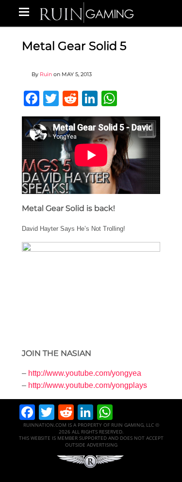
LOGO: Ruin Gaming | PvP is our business (87, 12)
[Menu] (24, 11)
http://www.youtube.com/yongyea (84, 373)
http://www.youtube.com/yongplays (87, 385)
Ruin (46, 74)
